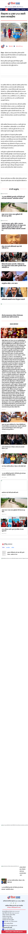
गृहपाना (12, 9)
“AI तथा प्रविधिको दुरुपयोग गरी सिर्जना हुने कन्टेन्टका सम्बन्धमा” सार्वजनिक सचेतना (13, 198)
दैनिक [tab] (3, 547)
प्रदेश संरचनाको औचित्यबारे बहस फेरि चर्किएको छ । (12, 247)
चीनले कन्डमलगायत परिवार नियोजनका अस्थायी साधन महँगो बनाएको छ (12, 316)
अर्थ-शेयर (23, 9)
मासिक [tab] (12, 547)
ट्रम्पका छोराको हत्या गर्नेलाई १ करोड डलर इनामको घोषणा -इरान (23, 871)
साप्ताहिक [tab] (8, 547)
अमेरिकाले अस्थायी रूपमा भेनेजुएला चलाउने (13, 299)
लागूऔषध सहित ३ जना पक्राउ (10, 283)
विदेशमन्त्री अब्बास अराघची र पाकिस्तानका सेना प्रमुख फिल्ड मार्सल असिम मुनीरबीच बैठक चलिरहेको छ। (14, 266)
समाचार (17, 9)
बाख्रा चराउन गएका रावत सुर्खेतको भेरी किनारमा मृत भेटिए (12, 215)
